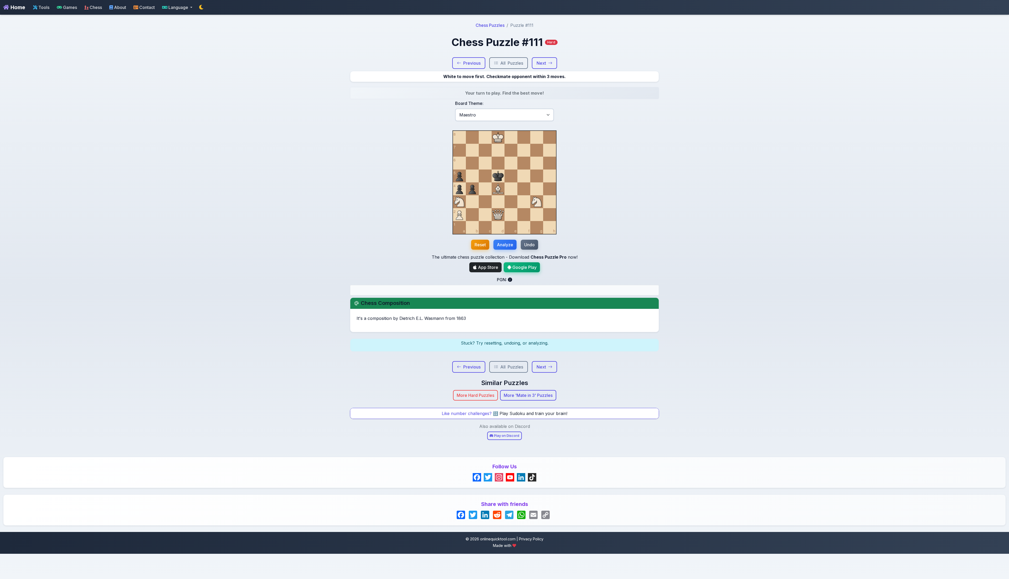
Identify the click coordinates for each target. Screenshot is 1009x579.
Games (69, 7)
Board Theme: (469, 103)
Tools (43, 7)
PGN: (502, 279)
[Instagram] (499, 477)
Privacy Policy (531, 539)
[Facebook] (477, 477)
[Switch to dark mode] (201, 7)
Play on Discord (506, 435)
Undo (529, 244)
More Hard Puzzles (475, 395)
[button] (177, 7)
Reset (480, 244)
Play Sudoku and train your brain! (533, 413)
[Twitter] (488, 477)
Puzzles (511, 63)
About (119, 7)
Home (17, 7)
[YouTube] (510, 477)
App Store (487, 267)
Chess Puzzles (490, 25)
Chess (95, 7)
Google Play (524, 267)
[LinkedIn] (521, 477)
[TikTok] (532, 477)
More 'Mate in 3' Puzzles (528, 395)
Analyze (505, 244)
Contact (146, 7)
